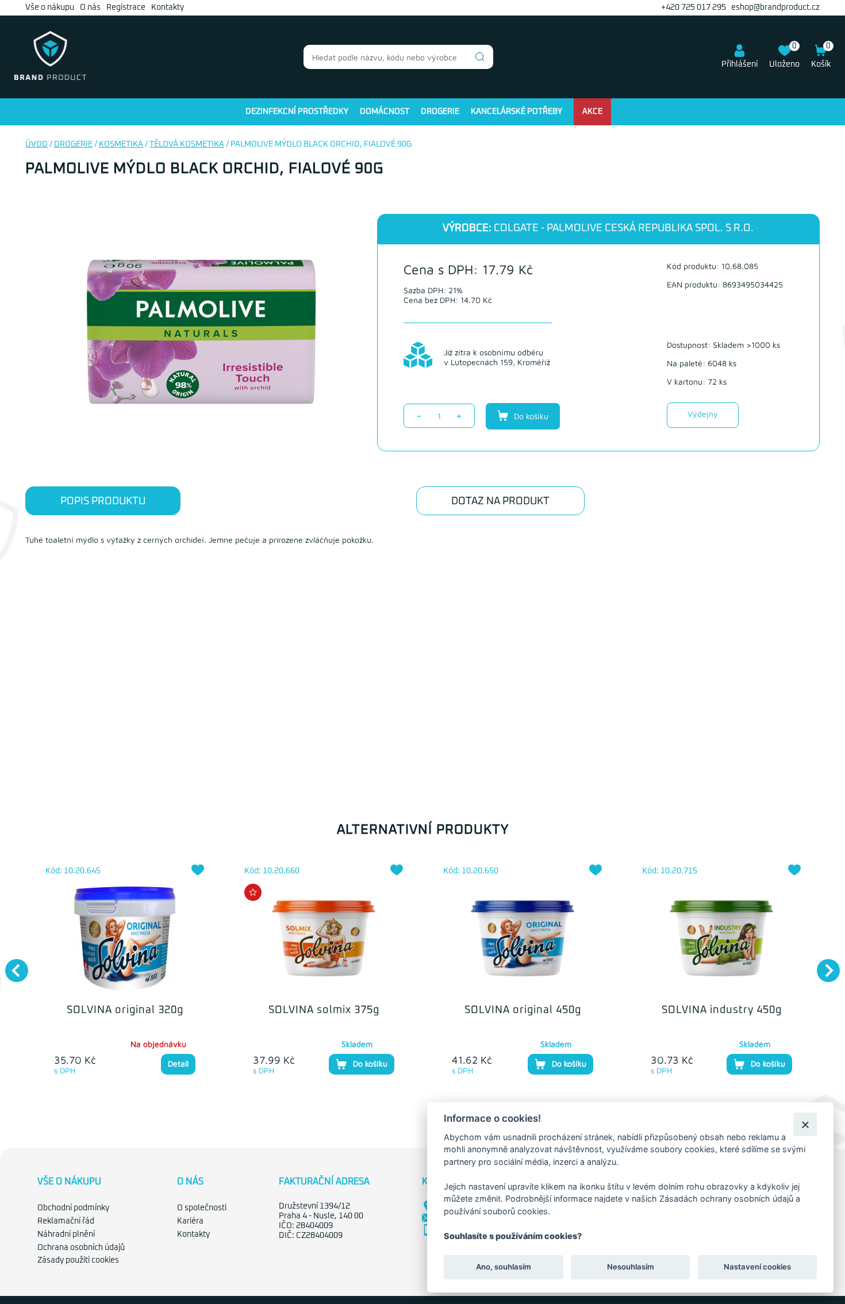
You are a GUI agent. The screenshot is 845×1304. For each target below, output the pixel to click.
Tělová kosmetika (186, 144)
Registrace (125, 7)
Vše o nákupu (49, 7)
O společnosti (201, 1208)
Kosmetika (121, 144)
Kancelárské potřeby (516, 112)
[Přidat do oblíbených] (197, 870)
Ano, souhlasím (503, 1267)
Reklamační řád (65, 1221)
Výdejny (702, 414)
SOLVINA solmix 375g (323, 1010)
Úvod (36, 144)
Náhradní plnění (66, 1234)
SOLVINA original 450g (522, 1010)
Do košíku (530, 416)
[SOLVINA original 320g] (124, 938)
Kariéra (190, 1221)
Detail (178, 1063)
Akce (592, 112)
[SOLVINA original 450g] (522, 938)
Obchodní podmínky (73, 1208)
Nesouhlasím (630, 1267)
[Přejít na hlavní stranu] (50, 78)
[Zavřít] (805, 1124)
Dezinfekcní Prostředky (296, 112)
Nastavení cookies (757, 1267)
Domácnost (384, 112)
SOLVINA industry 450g (722, 1010)
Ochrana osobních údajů (81, 1248)
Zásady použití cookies (78, 1260)
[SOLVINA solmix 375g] (323, 938)
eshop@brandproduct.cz (775, 7)
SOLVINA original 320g (125, 1010)
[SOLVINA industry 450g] (721, 938)
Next (822, 965)
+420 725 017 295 (693, 7)
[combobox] (398, 57)
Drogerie (440, 112)
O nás (90, 7)
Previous (11, 965)
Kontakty (167, 7)
